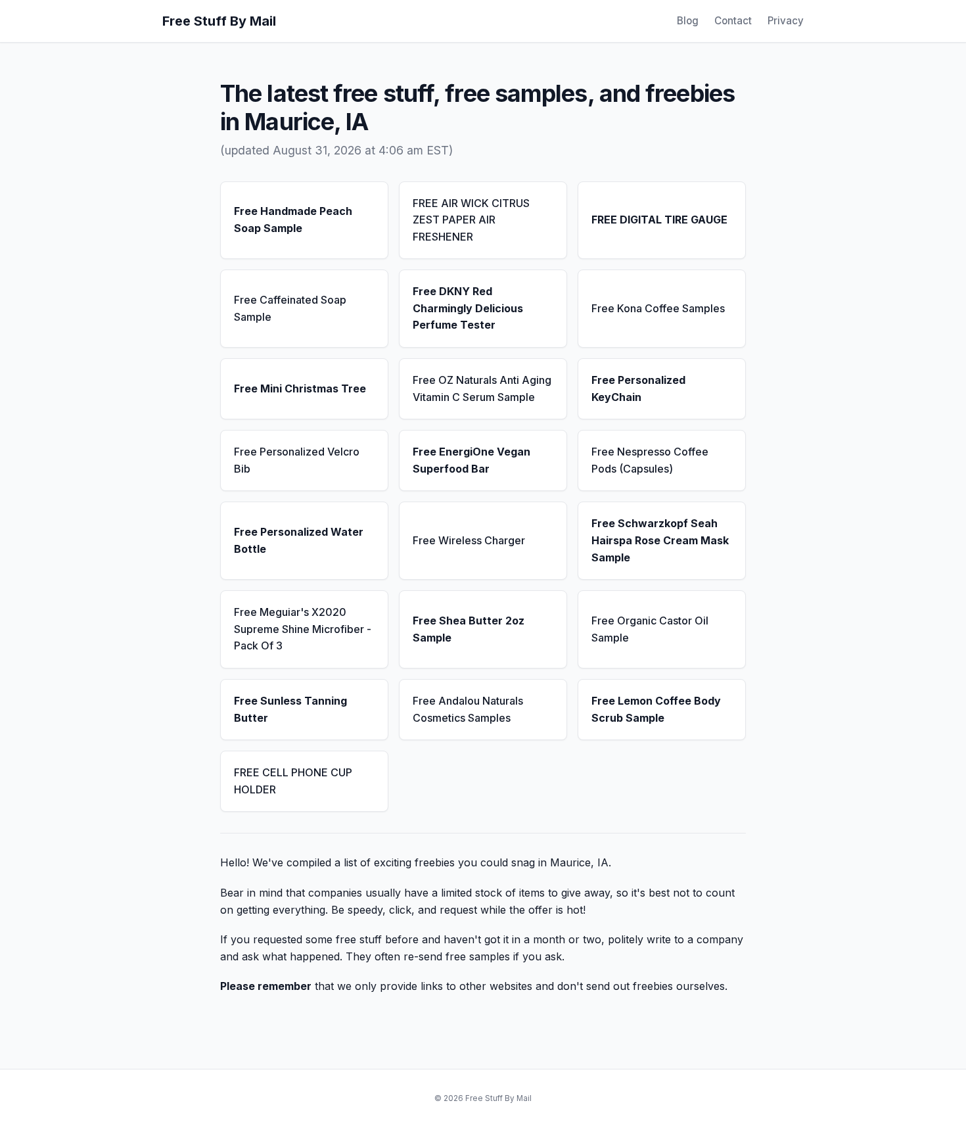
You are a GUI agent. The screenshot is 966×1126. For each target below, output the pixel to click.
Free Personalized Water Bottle (298, 540)
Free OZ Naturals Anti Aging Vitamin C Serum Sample (482, 388)
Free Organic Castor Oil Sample (649, 629)
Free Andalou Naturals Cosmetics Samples (468, 709)
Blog (688, 20)
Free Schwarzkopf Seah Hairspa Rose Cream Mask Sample (660, 540)
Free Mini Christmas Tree (300, 388)
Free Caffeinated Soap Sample (290, 308)
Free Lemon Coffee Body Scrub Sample (656, 709)
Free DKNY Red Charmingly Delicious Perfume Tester (468, 308)
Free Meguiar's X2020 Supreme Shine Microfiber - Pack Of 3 (302, 628)
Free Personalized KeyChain (638, 388)
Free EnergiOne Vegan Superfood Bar (471, 460)
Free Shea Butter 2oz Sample (468, 629)
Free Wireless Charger (469, 540)
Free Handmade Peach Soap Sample (293, 219)
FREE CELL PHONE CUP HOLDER (293, 781)
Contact (733, 20)
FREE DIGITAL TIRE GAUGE (659, 219)
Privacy (786, 20)
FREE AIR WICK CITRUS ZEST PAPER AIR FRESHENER (471, 220)
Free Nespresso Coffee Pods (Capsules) (649, 460)
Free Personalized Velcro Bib (296, 460)
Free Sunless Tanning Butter (290, 709)
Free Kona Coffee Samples (658, 308)
